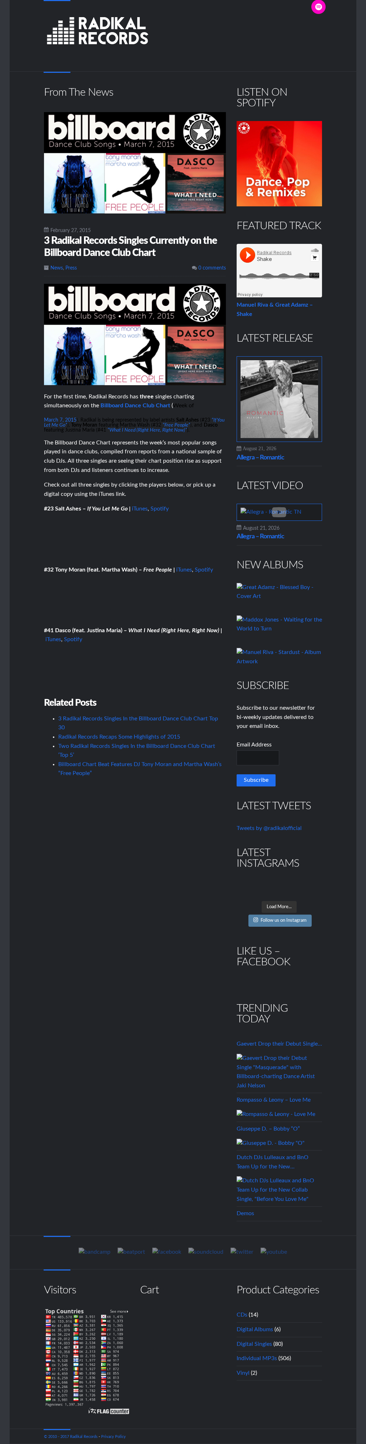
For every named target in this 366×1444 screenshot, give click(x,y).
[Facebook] (166, 1252)
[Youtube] (274, 1252)
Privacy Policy (113, 1437)
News (56, 268)
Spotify (159, 509)
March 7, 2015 (60, 420)
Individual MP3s (257, 1358)
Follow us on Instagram (284, 920)
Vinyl (243, 1373)
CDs (242, 1315)
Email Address (254, 745)
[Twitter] (242, 1252)
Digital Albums (255, 1329)
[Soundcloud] (205, 1252)
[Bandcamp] (94, 1252)
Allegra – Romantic (260, 457)
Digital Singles (254, 1344)
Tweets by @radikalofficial (269, 828)
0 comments (211, 268)
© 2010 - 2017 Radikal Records (71, 1437)
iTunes (140, 509)
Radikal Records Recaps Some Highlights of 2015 (119, 737)
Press (71, 268)
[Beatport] (131, 1252)
